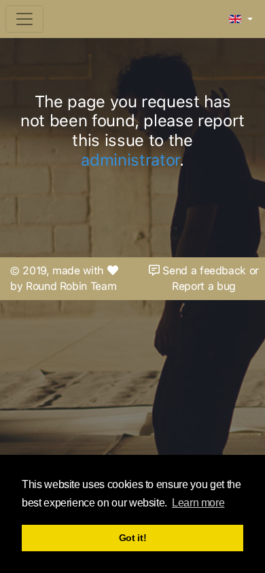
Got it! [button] (133, 537)
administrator (130, 160)
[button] (240, 20)
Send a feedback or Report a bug (209, 278)
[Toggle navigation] (24, 19)
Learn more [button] (198, 503)
